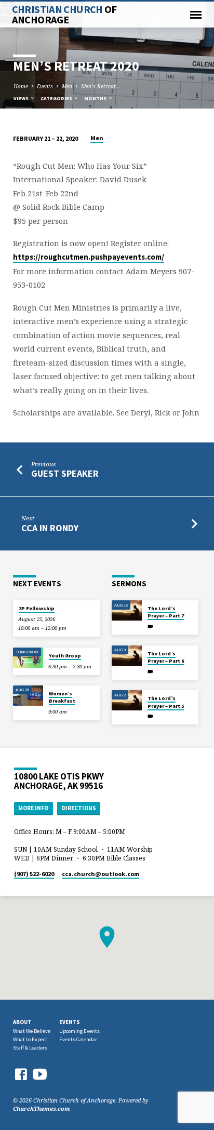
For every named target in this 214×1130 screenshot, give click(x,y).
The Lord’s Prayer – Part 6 (166, 657)
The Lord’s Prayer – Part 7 (166, 612)
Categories (57, 98)
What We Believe (31, 1031)
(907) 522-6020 (34, 874)
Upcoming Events (79, 1031)
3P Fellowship (37, 608)
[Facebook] (21, 1074)
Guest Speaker (65, 473)
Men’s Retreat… (101, 86)
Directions (79, 808)
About (22, 1022)
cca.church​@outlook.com (100, 874)
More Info (33, 808)
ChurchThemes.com (41, 1108)
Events (45, 86)
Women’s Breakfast (62, 697)
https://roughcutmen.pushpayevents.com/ (88, 257)
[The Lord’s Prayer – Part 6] (127, 655)
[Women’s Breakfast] (28, 695)
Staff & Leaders (30, 1047)
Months (96, 98)
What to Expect (30, 1039)
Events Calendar (78, 1039)
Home (21, 86)
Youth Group (65, 655)
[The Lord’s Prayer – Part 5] (127, 700)
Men (67, 86)
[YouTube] (40, 1073)
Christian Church (64, 14)
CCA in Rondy (49, 528)
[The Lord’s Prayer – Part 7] (127, 610)
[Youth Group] (28, 658)
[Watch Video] (150, 626)
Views (22, 98)
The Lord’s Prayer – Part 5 (166, 702)
